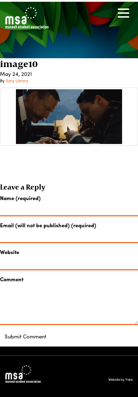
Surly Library (17, 80)
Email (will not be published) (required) (48, 225)
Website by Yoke (120, 379)
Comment (11, 279)
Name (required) (20, 198)
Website (9, 252)
